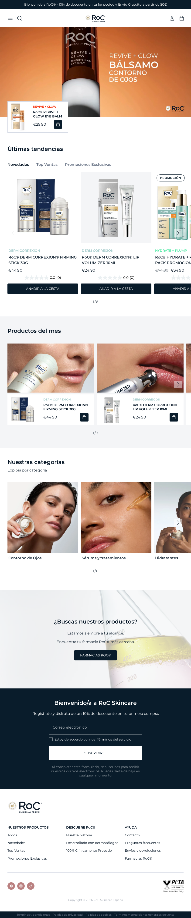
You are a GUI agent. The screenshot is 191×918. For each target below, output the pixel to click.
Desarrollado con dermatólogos (92, 843)
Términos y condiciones (33, 914)
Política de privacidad (68, 914)
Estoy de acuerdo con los (93, 739)
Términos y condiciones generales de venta (144, 914)
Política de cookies (98, 914)
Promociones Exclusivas (27, 858)
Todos (12, 835)
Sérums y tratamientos (104, 558)
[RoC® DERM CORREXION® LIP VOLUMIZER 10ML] (112, 409)
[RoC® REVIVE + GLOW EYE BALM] (17, 117)
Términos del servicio (114, 739)
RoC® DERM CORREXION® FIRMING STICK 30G (42, 260)
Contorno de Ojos (24, 558)
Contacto (132, 835)
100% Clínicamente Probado (89, 850)
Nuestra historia (79, 835)
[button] (10, 18)
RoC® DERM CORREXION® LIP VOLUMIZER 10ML (111, 260)
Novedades (16, 843)
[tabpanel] (95, 238)
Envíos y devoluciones (143, 850)
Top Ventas (16, 850)
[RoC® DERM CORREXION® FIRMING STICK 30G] (22, 409)
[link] (95, 655)
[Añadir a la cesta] (58, 124)
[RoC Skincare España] (24, 807)
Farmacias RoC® (138, 858)
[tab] (18, 165)
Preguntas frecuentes (142, 843)
